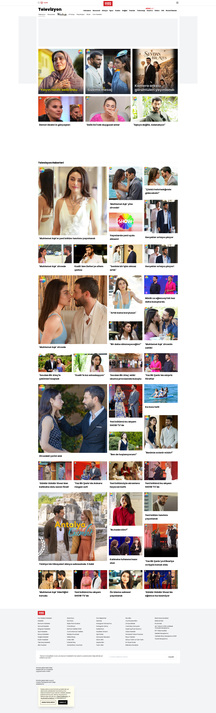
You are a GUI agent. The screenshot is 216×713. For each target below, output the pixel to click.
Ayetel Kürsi (100, 629)
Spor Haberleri (42, 632)
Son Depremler (101, 618)
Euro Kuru (70, 621)
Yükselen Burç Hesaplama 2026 (166, 636)
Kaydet (171, 657)
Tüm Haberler (97, 14)
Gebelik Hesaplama (161, 633)
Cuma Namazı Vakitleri (75, 632)
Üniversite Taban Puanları (134, 634)
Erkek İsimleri (159, 621)
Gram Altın (100, 640)
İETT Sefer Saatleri (161, 631)
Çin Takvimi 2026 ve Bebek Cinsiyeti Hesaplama (164, 627)
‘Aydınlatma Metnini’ (47, 698)
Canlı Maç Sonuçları (133, 626)
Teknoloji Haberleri (44, 642)
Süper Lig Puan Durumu (133, 629)
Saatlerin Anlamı (102, 632)
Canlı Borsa (71, 626)
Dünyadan (51, 14)
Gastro (150, 10)
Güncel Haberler (43, 626)
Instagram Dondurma (104, 623)
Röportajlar (80, 14)
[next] (177, 71)
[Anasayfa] (41, 613)
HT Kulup (71, 14)
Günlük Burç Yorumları (74, 645)
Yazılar (132, 10)
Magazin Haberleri (44, 629)
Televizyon (50, 9)
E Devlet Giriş (71, 642)
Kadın (117, 10)
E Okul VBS (70, 640)
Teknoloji (141, 10)
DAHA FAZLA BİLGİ (48, 702)
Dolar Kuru (70, 618)
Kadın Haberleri (43, 640)
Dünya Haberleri (43, 634)
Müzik (88, 14)
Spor (111, 10)
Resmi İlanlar (171, 10)
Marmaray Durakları (162, 618)
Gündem (87, 10)
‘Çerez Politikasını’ (62, 696)
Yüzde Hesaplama (161, 639)
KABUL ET (62, 702)
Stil (162, 10)
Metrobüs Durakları (132, 645)
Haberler (40, 621)
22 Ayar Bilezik (130, 623)
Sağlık (124, 10)
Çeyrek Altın (100, 642)
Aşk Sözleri (99, 634)
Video (157, 10)
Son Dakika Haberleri (45, 618)
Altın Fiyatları (42, 645)
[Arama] (38, 2)
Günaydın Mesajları (103, 637)
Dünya (105, 10)
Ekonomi (96, 10)
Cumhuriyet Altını (131, 621)
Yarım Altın (100, 645)
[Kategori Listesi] (177, 2)
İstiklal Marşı (71, 637)
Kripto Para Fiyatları (73, 623)
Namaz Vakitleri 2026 (74, 629)
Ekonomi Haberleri (44, 623)
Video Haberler (130, 632)
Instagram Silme (102, 626)
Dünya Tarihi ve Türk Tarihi (134, 640)
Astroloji (99, 621)
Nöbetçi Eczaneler (73, 634)
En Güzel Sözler (131, 642)
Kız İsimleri (158, 623)
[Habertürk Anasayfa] (108, 3)
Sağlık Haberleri (43, 637)
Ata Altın (128, 618)
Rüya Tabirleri (130, 637)
